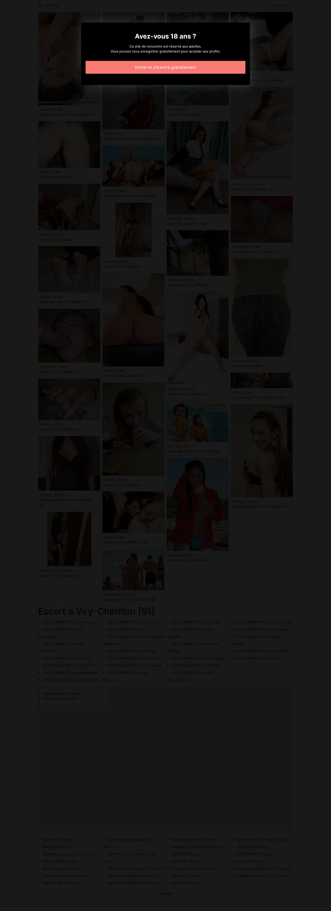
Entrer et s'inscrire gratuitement (165, 67)
